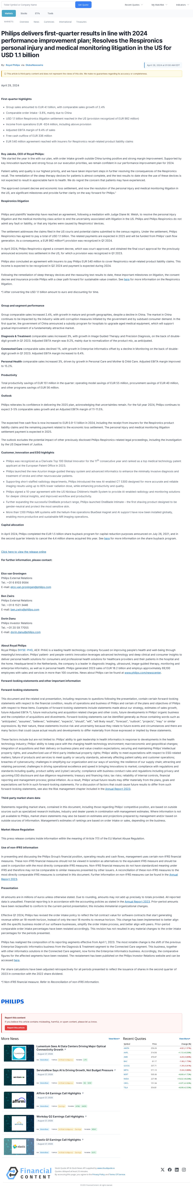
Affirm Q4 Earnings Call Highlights (60, 1093)
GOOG (127, 1065)
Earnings (62, 1106)
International (65, 21)
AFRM (78, 1106)
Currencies (49, 21)
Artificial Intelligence (66, 1060)
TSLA (126, 1087)
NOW (89, 1083)
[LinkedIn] (177, 1173)
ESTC (94, 1152)
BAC (125, 1061)
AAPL (126, 1052)
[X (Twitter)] (163, 1173)
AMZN (84, 1106)
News (36, 21)
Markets (9, 13)
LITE (85, 1060)
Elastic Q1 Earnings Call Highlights (60, 1139)
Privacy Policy (98, 1174)
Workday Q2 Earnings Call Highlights (61, 1116)
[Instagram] (184, 1173)
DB (85, 1083)
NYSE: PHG (26, 650)
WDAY (94, 1129)
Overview (24, 21)
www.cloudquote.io (106, 1168)
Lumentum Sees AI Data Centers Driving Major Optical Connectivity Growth (71, 1048)
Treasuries (81, 21)
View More (113, 1038)
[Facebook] (170, 1173)
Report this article (16, 1027)
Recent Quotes (132, 4)
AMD (126, 1057)
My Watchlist (158, 4)
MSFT (126, 1074)
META (126, 1070)
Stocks (24, 13)
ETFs (37, 13)
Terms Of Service (117, 1174)
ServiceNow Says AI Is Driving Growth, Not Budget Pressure (76, 1070)
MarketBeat (44, 1060)
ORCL (126, 1083)
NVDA (126, 1079)
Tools (50, 13)
